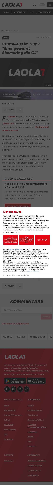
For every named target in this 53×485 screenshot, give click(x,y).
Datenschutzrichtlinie (21, 275)
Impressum (7, 275)
